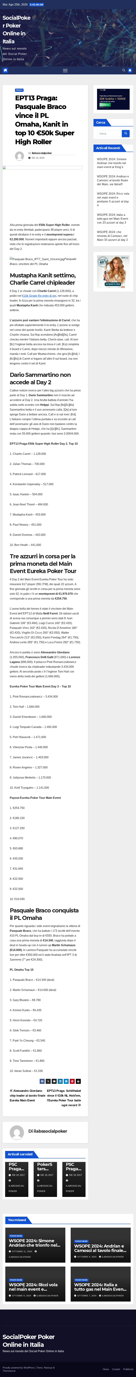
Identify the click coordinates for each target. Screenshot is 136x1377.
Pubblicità (128, 1369)
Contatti (116, 1369)
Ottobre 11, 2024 (22, 1251)
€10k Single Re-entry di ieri (39, 295)
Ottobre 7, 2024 (87, 1296)
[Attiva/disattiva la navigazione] (65, 70)
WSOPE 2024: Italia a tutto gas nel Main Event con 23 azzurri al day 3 (112, 218)
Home (106, 1369)
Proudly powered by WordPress (19, 1367)
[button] (123, 70)
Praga (19, 90)
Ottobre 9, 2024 (87, 1257)
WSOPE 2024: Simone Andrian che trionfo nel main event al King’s (112, 163)
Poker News (16, 1236)
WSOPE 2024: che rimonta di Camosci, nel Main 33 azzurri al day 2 (112, 236)
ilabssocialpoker (42, 153)
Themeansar (9, 1371)
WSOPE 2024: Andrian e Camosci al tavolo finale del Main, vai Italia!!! (113, 180)
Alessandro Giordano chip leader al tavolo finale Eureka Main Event (27, 1095)
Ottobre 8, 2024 (22, 1296)
